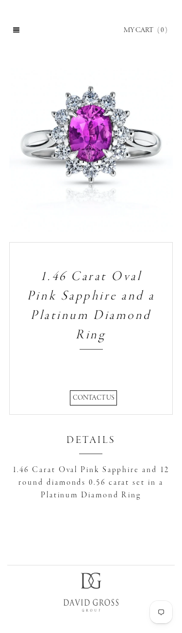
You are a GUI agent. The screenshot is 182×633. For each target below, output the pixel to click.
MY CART (145, 30)
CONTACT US (93, 398)
